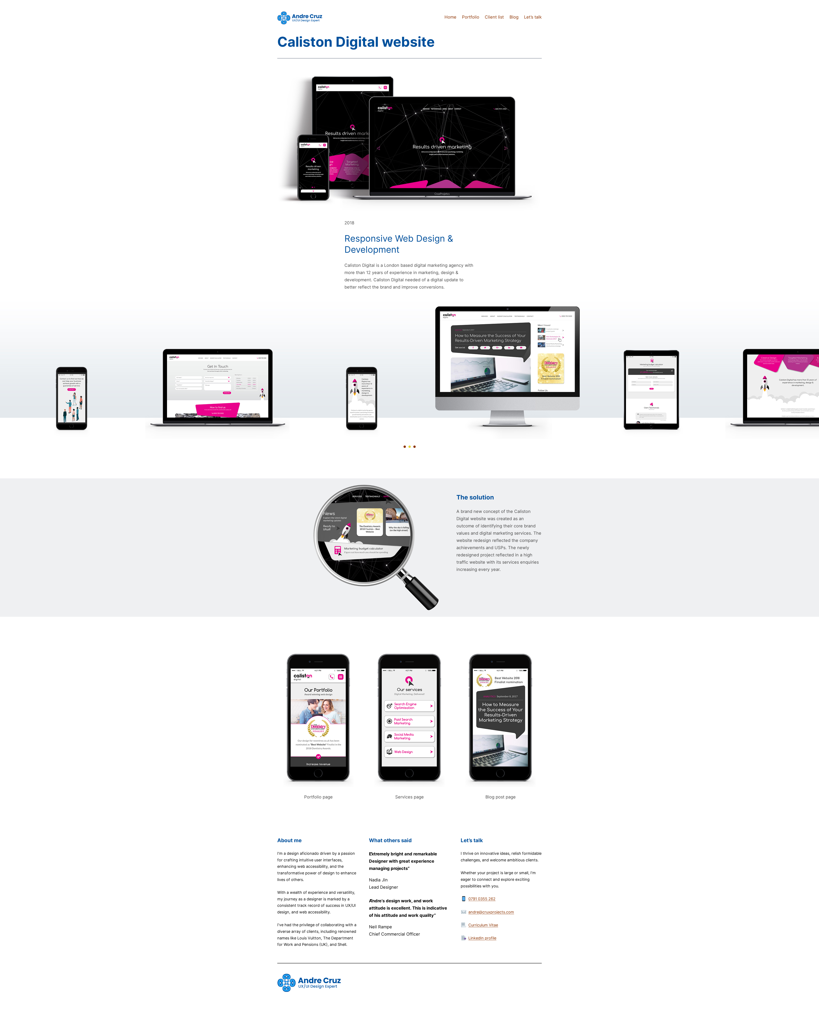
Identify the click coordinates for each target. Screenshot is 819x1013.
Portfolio (470, 17)
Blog (514, 17)
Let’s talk (533, 17)
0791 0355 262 (481, 899)
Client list (494, 17)
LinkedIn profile (482, 938)
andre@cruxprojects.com (491, 912)
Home (450, 17)
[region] (409, 369)
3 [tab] (414, 447)
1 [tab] (405, 447)
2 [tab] (409, 447)
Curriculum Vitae (483, 925)
